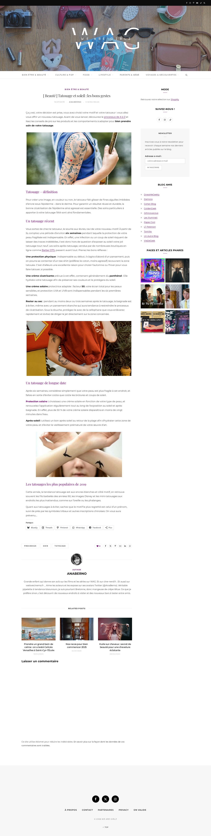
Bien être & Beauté (34, 75)
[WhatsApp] (12, 156)
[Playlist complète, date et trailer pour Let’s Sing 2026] (153, 271)
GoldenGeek (150, 208)
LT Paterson (150, 226)
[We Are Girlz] (105, 38)
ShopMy (175, 99)
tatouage (60, 546)
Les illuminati (150, 217)
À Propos (71, 810)
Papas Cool (149, 222)
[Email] (12, 142)
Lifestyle (105, 75)
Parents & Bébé (129, 75)
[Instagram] (115, 799)
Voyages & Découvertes (161, 75)
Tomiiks (148, 231)
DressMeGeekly (151, 194)
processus (30, 546)
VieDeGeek (149, 240)
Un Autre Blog (151, 236)
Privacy (124, 810)
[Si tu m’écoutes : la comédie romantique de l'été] (153, 297)
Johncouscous (151, 213)
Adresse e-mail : (153, 156)
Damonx (148, 199)
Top (106, 827)
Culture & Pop (64, 75)
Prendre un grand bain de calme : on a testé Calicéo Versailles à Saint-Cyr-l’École (38, 647)
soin (45, 546)
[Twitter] (12, 127)
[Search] (186, 75)
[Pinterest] (12, 134)
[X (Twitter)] (105, 799)
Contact (87, 810)
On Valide (140, 810)
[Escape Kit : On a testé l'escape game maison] (153, 322)
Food (86, 75)
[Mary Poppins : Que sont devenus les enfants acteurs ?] (177, 297)
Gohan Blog (150, 204)
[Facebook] (12, 120)
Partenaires (106, 810)
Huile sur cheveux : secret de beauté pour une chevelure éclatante (115, 647)
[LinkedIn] (12, 149)
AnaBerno (75, 102)
